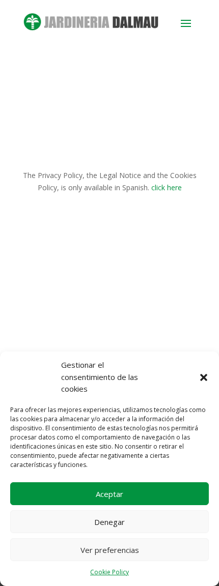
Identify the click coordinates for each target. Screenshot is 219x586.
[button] (204, 377)
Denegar (109, 522)
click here (166, 187)
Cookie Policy (109, 572)
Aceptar (109, 494)
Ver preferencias (109, 550)
